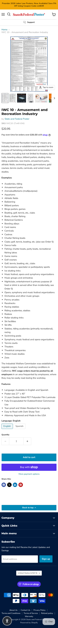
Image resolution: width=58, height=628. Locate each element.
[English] (7, 429)
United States (27, 573)
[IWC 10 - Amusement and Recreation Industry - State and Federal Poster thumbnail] (5, 98)
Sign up (46, 559)
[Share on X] (9, 485)
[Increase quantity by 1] (27, 441)
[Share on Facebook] (3, 485)
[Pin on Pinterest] (20, 485)
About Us (13, 610)
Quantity (5, 435)
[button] (7, 621)
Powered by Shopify (29, 622)
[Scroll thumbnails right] (53, 98)
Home (4, 29)
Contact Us (25, 610)
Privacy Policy (39, 610)
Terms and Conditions (11, 613)
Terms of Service (31, 613)
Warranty (29, 616)
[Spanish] (20, 429)
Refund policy (47, 613)
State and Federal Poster (17, 118)
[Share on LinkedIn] (15, 485)
